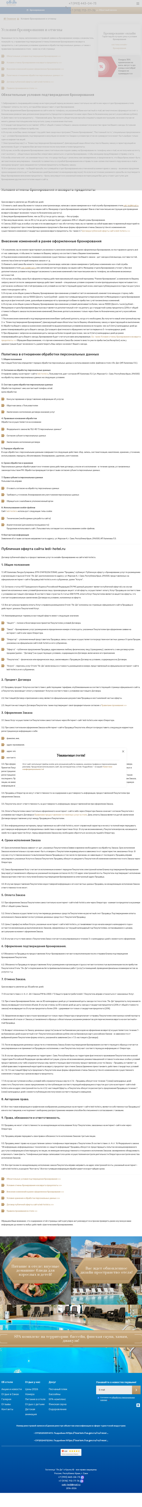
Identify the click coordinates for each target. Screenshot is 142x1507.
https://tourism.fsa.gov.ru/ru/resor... (87, 1433)
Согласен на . (117, 1398)
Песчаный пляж (58, 1389)
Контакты (7, 1409)
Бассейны (54, 1394)
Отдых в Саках (10, 1394)
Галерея (6, 1399)
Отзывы (6, 1404)
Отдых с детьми (35, 1404)
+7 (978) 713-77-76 (69, 1480)
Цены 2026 (31, 1389)
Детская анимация (31, 1412)
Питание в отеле (35, 1399)
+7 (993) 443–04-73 (69, 1477)
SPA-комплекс (57, 1399)
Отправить (136, 1390)
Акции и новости (11, 1389)
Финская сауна (57, 1404)
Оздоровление (58, 1409)
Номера (29, 1394)
